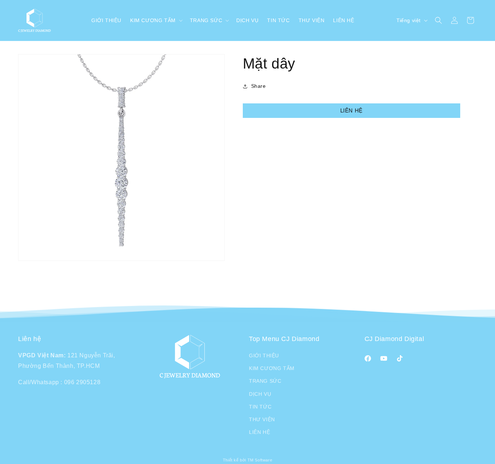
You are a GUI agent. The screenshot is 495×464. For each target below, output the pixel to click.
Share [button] (258, 86)
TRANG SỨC (265, 381)
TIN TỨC (260, 407)
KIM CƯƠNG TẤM (272, 368)
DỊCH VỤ (260, 394)
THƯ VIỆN (262, 419)
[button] (156, 20)
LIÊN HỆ (351, 110)
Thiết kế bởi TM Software (247, 460)
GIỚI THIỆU (264, 355)
